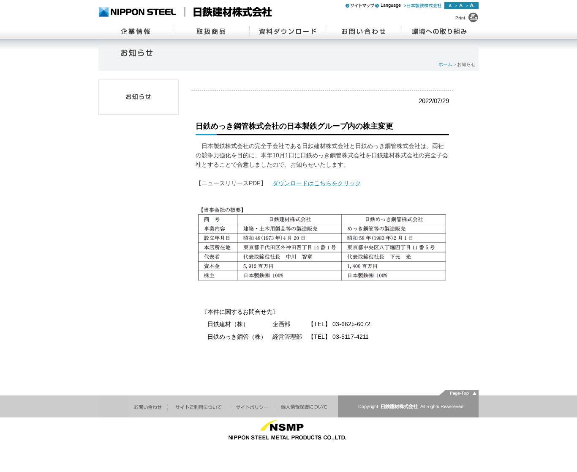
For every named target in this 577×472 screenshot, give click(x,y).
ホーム (445, 64)
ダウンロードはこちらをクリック (316, 183)
